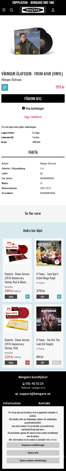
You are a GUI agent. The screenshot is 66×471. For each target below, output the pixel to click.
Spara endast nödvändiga (33, 460)
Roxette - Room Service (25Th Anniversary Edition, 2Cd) (17, 344)
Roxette (9, 286)
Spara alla (33, 452)
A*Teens (40, 282)
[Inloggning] (53, 10)
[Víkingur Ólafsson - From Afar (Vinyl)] (33, 43)
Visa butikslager (34, 108)
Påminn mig (33, 98)
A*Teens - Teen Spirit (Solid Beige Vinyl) (47, 276)
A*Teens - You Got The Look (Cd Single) (48, 342)
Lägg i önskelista (33, 117)
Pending (35, 137)
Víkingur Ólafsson (11, 79)
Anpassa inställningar (33, 445)
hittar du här (51, 439)
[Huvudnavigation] (3, 10)
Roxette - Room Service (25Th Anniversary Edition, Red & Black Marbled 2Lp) (17, 278)
